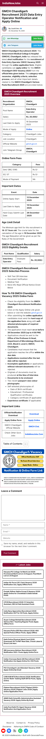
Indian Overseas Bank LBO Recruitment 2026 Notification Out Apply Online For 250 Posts (22, 660)
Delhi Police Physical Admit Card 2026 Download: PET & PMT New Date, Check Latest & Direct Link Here (23, 641)
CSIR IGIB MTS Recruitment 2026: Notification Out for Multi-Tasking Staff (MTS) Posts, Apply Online (22, 679)
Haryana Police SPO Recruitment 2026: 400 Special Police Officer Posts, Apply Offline (21, 632)
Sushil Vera (15, 28)
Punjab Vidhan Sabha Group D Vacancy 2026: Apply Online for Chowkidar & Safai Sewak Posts (22, 593)
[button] (37, 3)
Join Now (37, 38)
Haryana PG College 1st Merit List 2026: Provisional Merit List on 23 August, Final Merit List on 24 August (22, 574)
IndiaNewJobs (11, 3)
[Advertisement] (23, 722)
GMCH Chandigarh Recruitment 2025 (17, 478)
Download (34, 414)
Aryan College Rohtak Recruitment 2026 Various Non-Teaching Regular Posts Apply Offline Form (21, 622)
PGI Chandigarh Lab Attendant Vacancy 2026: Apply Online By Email (22, 669)
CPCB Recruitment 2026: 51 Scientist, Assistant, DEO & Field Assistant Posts (19, 603)
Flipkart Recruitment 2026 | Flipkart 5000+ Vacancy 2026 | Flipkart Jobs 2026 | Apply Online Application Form (21, 689)
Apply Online (34, 420)
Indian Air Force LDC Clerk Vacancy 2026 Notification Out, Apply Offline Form (20, 583)
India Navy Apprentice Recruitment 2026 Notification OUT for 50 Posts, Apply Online (21, 612)
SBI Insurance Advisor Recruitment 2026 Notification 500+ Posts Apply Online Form (21, 651)
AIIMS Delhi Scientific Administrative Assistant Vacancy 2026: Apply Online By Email (22, 699)
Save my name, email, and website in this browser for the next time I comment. (22, 544)
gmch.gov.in (31, 144)
